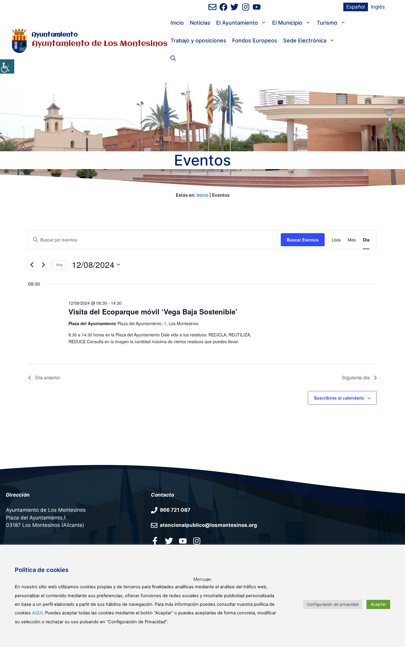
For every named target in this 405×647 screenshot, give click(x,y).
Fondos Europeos (254, 40)
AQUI (37, 613)
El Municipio (287, 23)
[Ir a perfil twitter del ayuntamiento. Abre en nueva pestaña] (169, 541)
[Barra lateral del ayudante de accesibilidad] (7, 66)
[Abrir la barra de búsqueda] (173, 58)
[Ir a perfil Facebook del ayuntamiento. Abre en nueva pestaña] (155, 541)
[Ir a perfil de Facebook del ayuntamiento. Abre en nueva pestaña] (223, 7)
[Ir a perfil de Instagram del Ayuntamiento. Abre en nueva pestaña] (245, 7)
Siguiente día (356, 377)
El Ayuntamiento (237, 23)
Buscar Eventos (303, 240)
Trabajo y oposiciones (198, 40)
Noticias (200, 23)
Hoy (59, 264)
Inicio (177, 23)
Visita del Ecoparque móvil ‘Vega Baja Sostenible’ (152, 311)
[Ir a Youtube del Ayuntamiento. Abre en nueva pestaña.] (183, 541)
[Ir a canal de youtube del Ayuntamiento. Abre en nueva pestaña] (256, 7)
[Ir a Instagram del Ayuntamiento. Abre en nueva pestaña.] (197, 541)
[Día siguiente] (43, 264)
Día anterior (47, 377)
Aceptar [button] (378, 604)
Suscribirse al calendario (339, 398)
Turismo (327, 23)
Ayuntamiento (55, 35)
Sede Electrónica (304, 40)
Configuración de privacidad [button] (332, 604)
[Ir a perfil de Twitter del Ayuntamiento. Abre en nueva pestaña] (234, 7)
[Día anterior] (31, 264)
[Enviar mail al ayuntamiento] (212, 7)
